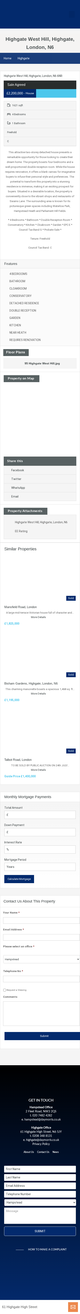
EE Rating (21, 531)
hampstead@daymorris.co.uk (42, 1119)
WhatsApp (18, 487)
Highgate (24, 58)
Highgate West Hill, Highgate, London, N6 (41, 522)
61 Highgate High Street (19, 1307)
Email (14, 496)
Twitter (16, 479)
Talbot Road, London (18, 759)
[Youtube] (55, 1159)
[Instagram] (48, 1159)
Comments (10, 996)
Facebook (17, 470)
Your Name (11, 912)
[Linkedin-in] (41, 1159)
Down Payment (14, 825)
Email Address (13, 929)
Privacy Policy (41, 1144)
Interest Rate (13, 842)
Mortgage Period (15, 859)
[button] (72, 14)
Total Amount (13, 807)
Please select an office (18, 946)
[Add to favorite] (8, 80)
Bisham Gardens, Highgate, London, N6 (31, 683)
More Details (39, 617)
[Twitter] (34, 1159)
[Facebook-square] (27, 1159)
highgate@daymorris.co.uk (42, 1140)
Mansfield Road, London (20, 607)
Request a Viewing (16, 990)
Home (7, 58)
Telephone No (13, 971)
